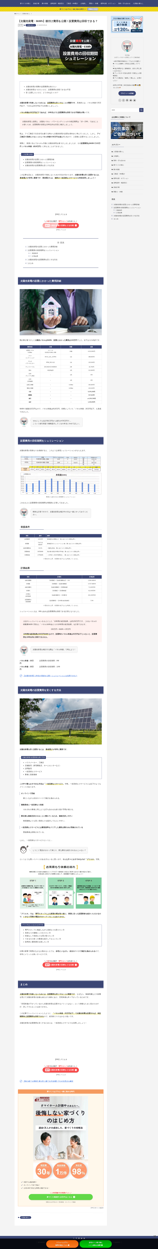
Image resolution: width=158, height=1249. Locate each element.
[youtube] (130, 100)
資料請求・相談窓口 (120, 183)
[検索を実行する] (141, 110)
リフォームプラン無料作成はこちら (61, 1244)
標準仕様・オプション (121, 178)
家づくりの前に (119, 165)
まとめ (30, 263)
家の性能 (117, 169)
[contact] (134, 100)
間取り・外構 (118, 192)
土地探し (117, 156)
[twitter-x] (119, 100)
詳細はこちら (93, 9)
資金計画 (117, 187)
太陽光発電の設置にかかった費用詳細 (42, 247)
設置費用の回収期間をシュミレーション (43, 250)
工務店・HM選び (119, 174)
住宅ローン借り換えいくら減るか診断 (95, 1244)
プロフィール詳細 (127, 93)
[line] (127, 100)
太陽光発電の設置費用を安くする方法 (42, 260)
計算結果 (35, 256)
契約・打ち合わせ (120, 160)
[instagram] (123, 100)
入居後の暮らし (31, 25)
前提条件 (35, 253)
